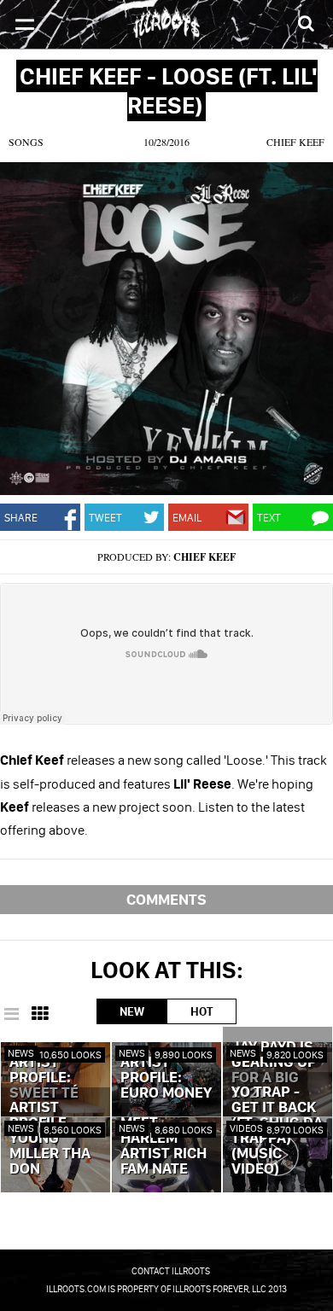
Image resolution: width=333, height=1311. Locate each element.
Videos (246, 1128)
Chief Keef (295, 142)
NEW (132, 1011)
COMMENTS (166, 899)
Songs (26, 142)
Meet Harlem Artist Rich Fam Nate (163, 1146)
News (21, 1052)
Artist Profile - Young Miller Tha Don (50, 1138)
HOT (201, 1011)
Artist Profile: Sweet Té (44, 1078)
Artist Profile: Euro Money (166, 1078)
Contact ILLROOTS (170, 1271)
